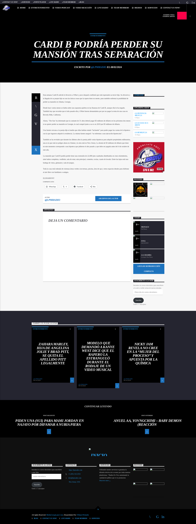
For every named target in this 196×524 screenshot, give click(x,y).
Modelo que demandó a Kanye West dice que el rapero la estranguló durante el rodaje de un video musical (98, 356)
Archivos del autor (108, 198)
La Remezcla (141, 132)
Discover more (104, 480)
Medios (138, 8)
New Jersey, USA (74, 482)
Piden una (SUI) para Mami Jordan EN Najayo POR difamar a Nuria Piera (49, 422)
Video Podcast (62, 8)
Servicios (26, 2)
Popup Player (40, 2)
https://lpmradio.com (75, 470)
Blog (82, 2)
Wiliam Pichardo (83, 515)
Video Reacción (84, 8)
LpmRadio (139, 95)
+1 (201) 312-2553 (74, 474)
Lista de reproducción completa (148, 268)
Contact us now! (10, 2)
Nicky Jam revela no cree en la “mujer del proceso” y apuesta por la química (143, 353)
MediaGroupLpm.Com (54, 515)
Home (23, 8)
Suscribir (138, 300)
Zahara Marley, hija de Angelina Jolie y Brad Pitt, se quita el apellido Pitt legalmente (53, 353)
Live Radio (54, 2)
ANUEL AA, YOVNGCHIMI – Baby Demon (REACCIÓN (147, 422)
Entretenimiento (40, 8)
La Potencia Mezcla (140, 114)
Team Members (69, 2)
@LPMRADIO (98, 67)
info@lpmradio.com (74, 478)
